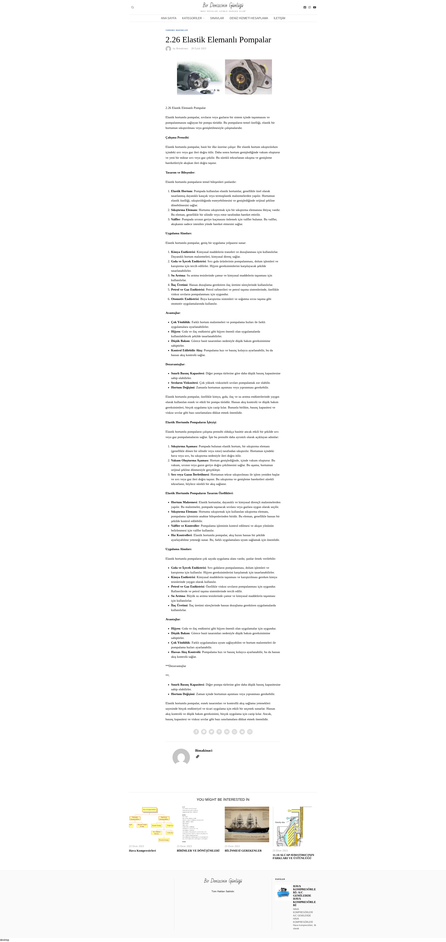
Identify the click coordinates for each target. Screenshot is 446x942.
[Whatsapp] (234, 732)
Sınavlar (217, 18)
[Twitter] (211, 732)
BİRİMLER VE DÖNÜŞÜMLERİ (198, 850)
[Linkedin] (227, 732)
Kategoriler (192, 18)
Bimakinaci (182, 48)
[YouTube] (314, 7)
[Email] (250, 732)
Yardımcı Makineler (177, 30)
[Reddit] (242, 732)
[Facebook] (305, 7)
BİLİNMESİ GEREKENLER (243, 850)
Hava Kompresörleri (142, 850)
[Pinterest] (219, 732)
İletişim (279, 18)
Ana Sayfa (168, 18)
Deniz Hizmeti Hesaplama (249, 18)
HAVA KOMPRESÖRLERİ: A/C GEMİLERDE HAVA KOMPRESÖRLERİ (304, 896)
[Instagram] (309, 7)
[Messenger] (204, 732)
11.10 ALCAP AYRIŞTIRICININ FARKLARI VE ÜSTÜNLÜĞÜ (293, 856)
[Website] (197, 756)
